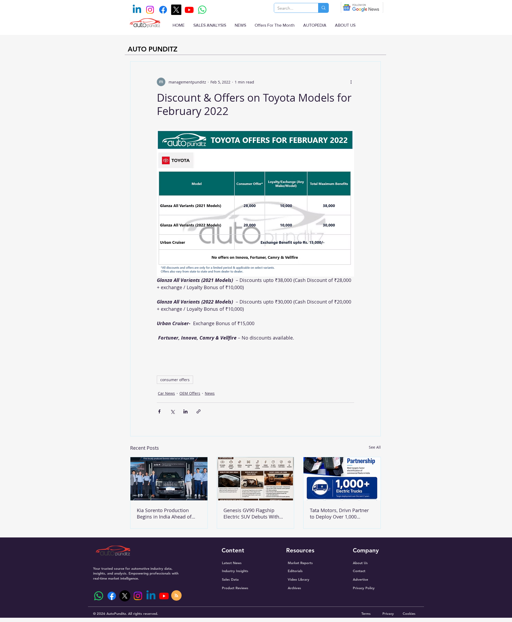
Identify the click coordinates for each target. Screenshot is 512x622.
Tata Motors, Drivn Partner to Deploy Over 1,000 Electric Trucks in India (339, 513)
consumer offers (175, 379)
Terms (366, 613)
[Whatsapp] (202, 10)
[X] (176, 10)
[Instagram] (150, 10)
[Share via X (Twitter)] (172, 411)
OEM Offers (189, 393)
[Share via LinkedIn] (185, 411)
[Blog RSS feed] (176, 595)
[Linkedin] (137, 10)
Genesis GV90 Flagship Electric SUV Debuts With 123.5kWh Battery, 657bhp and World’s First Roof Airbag (252, 513)
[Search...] (323, 8)
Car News (166, 393)
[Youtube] (189, 10)
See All (375, 447)
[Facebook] (163, 10)
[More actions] (351, 82)
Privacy (388, 613)
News (210, 393)
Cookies (409, 613)
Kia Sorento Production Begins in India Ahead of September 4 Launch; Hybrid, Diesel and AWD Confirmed (164, 513)
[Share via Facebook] (159, 411)
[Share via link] (198, 411)
